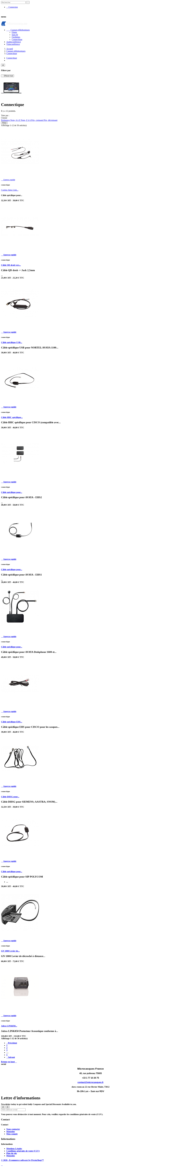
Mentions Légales (14, 1148)
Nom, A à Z (15, 120)
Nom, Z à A (26, 120)
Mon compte (12, 1134)
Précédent (11, 1043)
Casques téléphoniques (18, 30)
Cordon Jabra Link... (9, 190)
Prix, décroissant (50, 120)
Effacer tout (7, 76)
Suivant (10, 1057)
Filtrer (4, 123)
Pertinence (5, 120)
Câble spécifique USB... (11, 342)
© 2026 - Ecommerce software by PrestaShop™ (22, 1160)
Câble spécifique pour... (11, 492)
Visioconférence (13, 44)
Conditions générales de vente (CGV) (23, 1151)
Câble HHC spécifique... (12, 417)
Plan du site (11, 1153)
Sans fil (15, 35)
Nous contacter (13, 1129)
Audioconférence (13, 42)
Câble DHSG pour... (10, 797)
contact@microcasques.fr (90, 1082)
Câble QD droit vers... (11, 265)
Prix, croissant (37, 120)
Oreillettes (16, 37)
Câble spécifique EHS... (11, 722)
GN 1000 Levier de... (10, 951)
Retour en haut (9, 1062)
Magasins (10, 1131)
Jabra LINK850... (9, 1026)
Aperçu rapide (8, 180)
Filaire (14, 32)
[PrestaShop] (11, 98)
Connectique (17, 39)
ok (3, 65)
